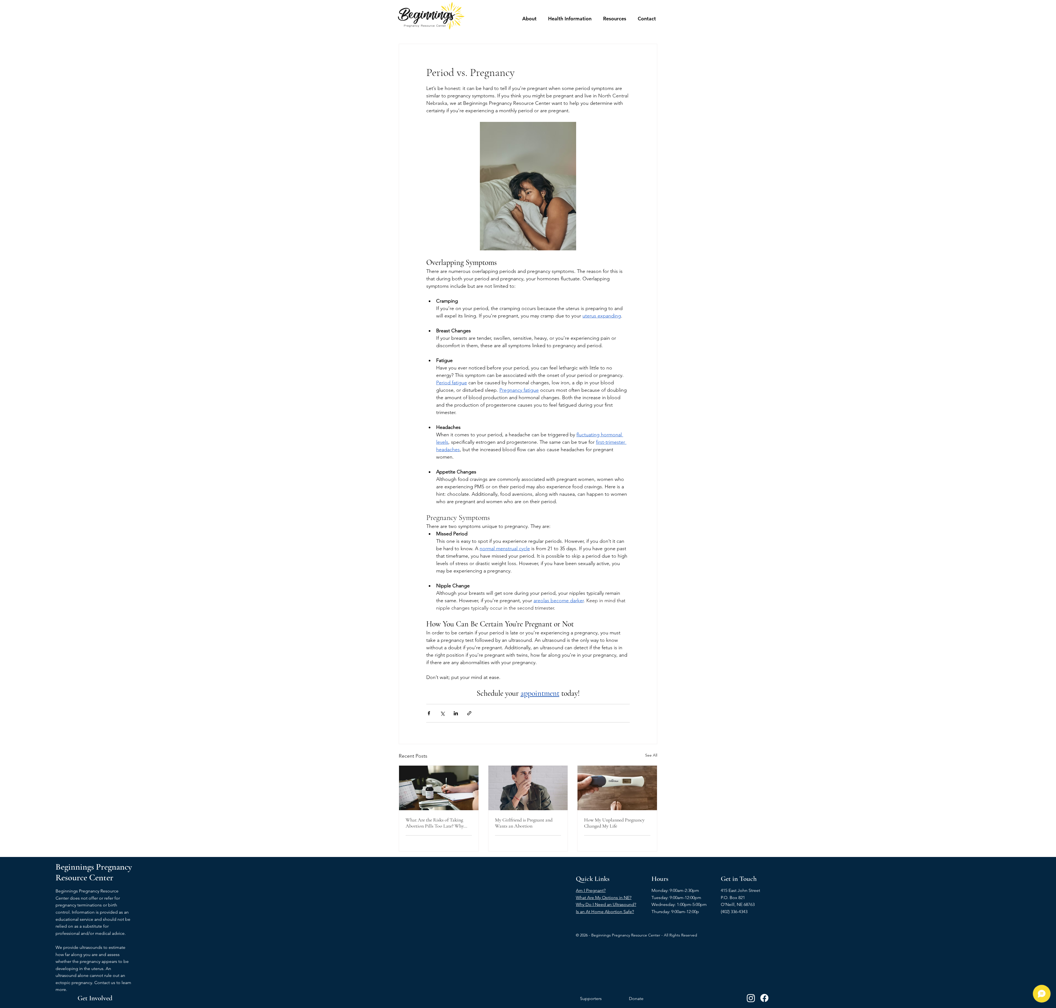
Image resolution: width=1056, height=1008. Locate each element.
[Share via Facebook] (428, 713)
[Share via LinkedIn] (455, 713)
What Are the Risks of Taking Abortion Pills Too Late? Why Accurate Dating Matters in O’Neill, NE (435, 823)
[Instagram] (751, 998)
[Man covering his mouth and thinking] (528, 788)
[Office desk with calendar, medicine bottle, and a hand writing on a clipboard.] (439, 788)
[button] (529, 19)
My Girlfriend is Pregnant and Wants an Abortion (523, 823)
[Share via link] (469, 713)
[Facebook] (764, 998)
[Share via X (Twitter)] (442, 713)
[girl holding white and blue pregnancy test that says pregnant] (617, 788)
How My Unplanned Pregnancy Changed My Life (614, 823)
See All (651, 755)
